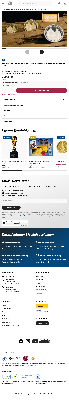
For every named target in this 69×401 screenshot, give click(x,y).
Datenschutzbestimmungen (27, 216)
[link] (10, 3)
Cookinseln (28, 8)
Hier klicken (17, 223)
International (10, 8)
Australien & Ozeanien (19, 8)
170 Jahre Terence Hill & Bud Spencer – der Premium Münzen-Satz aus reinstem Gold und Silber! (24, 9)
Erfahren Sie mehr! (30, 365)
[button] (3, 3)
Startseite (4, 8)
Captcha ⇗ (24, 225)
